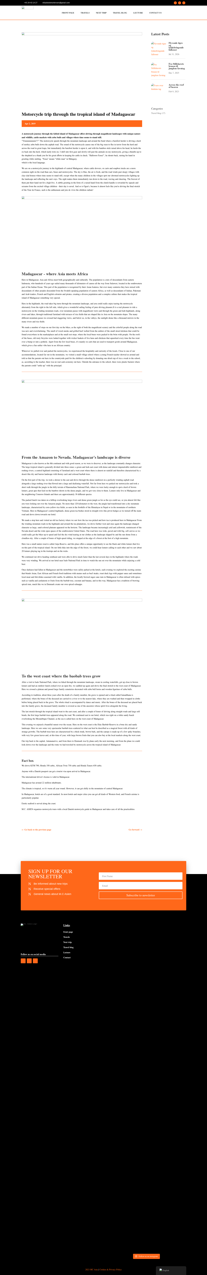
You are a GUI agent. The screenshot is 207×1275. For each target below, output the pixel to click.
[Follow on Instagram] (179, 2)
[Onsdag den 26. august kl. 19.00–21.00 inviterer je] (115, 1004)
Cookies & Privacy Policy (110, 1269)
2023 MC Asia (91, 1269)
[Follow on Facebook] (175, 2)
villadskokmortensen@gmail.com (56, 3)
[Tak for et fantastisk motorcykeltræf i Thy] (176, 930)
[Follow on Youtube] (183, 2)
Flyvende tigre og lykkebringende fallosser (176, 46)
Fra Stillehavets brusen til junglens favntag (177, 66)
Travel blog (156, 113)
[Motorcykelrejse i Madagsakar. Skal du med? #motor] (156, 1094)
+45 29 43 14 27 (30, 3)
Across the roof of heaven (176, 86)
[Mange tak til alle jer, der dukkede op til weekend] (115, 1116)
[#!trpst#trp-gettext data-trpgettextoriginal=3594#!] (156, 930)
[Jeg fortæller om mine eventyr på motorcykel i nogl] (135, 974)
